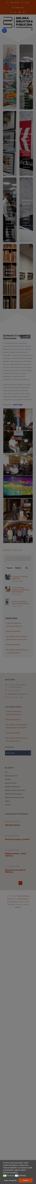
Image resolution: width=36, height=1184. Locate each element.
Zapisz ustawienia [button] (10, 1180)
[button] (5, 1176)
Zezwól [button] (25, 1180)
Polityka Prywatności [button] (10, 1172)
